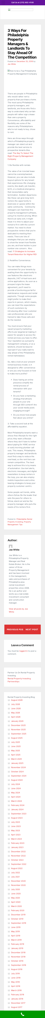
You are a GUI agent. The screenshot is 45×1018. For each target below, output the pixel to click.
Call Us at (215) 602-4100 (22, 2)
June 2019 (15, 927)
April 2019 (15, 935)
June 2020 (16, 893)
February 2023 (17, 843)
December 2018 (18, 952)
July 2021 (15, 877)
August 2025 (17, 738)
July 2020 (15, 889)
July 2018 (15, 973)
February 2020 (17, 910)
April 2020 (15, 902)
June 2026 (16, 708)
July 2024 (15, 784)
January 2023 (17, 847)
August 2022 (17, 868)
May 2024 (15, 792)
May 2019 (15, 931)
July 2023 (15, 822)
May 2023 (15, 830)
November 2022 (18, 856)
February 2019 (17, 944)
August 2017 (16, 1007)
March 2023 (16, 839)
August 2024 (17, 780)
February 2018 (17, 994)
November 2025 (18, 729)
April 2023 (16, 835)
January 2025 (17, 763)
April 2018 (15, 986)
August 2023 (17, 818)
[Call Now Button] (22, 1014)
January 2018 (17, 999)
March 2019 (16, 940)
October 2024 (17, 771)
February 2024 (17, 805)
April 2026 (15, 717)
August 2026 (17, 700)
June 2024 (16, 788)
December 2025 (18, 725)
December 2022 (18, 851)
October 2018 (17, 961)
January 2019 (17, 948)
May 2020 (15, 898)
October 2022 (17, 860)
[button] (3, 3)
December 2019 (18, 914)
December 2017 (18, 1003)
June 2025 (16, 746)
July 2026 (15, 704)
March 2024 (16, 801)
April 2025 (15, 755)
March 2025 (16, 759)
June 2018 (15, 978)
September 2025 (18, 734)
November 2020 (18, 885)
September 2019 (18, 923)
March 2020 (16, 906)
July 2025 (15, 742)
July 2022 (15, 872)
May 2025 (15, 750)
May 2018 (15, 982)
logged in (23, 651)
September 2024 (18, 776)
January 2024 (17, 809)
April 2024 (16, 797)
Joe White (12, 64)
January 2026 (17, 721)
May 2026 (15, 712)
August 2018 (16, 969)
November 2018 (18, 957)
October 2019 (17, 919)
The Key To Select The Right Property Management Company (20, 156)
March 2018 (16, 990)
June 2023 (16, 826)
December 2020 (18, 881)
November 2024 (18, 767)
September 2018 (18, 965)
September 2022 (18, 864)
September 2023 (18, 813)
